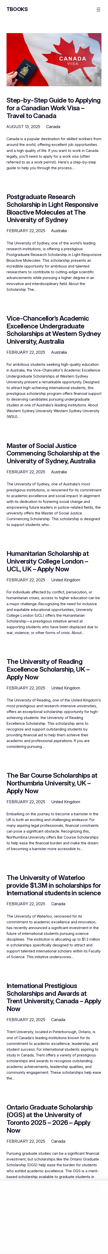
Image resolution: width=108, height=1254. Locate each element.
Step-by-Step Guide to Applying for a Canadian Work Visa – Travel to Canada (54, 107)
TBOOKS (17, 9)
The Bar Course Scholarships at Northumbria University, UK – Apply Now (52, 782)
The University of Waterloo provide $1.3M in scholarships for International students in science (54, 885)
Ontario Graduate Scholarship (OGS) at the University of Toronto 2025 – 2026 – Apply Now (50, 1118)
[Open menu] (98, 10)
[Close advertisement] (104, 1187)
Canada (53, 126)
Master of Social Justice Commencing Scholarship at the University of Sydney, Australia (53, 453)
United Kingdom (65, 579)
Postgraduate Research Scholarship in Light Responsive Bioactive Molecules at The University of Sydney (52, 208)
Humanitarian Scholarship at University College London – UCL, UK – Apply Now (48, 561)
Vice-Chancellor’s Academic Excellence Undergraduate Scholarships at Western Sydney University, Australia (54, 329)
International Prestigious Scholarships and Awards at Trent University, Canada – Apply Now (54, 997)
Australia (59, 230)
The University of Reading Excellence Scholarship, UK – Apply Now (48, 669)
